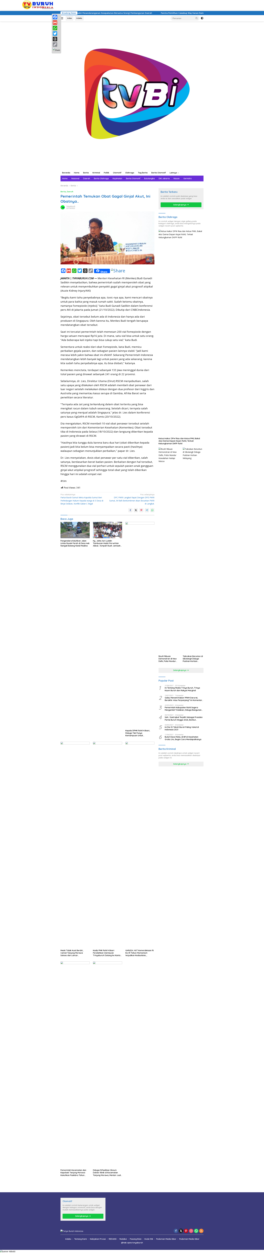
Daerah (86, 178)
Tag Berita (143, 172)
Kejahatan (117, 178)
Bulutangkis (149, 178)
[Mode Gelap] (202, 18)
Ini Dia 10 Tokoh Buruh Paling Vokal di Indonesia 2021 (182, 728)
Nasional (75, 178)
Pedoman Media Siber (166, 1239)
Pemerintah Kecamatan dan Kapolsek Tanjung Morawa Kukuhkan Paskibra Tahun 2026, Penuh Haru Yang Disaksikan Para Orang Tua (73, 1172)
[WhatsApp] (56, 28)
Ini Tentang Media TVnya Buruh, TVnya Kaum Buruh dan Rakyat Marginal (182, 689)
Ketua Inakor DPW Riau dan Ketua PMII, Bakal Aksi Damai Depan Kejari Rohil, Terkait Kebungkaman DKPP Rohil (179, 441)
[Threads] (56, 39)
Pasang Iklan (135, 1239)
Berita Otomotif (158, 172)
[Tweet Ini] (136, 510)
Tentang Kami (80, 1239)
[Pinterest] (186, 1231)
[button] (196, 18)
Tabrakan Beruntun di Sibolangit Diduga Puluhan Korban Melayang (193, 659)
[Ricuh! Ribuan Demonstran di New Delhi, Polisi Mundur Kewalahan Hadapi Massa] (169, 551)
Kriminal (96, 172)
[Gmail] (56, 22)
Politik (106, 172)
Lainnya (173, 172)
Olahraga (129, 172)
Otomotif (117, 172)
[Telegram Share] (147, 510)
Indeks (79, 18)
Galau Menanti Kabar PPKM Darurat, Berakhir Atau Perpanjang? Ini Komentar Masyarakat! (183, 699)
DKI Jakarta (164, 178)
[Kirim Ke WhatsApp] (152, 510)
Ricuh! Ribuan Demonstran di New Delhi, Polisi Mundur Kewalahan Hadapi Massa (168, 659)
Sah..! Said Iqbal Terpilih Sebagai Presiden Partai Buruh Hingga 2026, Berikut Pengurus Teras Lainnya (184, 718)
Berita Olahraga (101, 178)
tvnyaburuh (70, 206)
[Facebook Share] (130, 510)
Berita (86, 172)
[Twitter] (56, 33)
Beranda (66, 172)
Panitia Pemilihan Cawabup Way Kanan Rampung (145, 13)
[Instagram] (191, 1231)
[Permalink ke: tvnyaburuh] (63, 207)
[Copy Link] (56, 44)
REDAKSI (112, 1239)
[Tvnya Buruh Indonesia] (132, 95)
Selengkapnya (180, 204)
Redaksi (123, 1239)
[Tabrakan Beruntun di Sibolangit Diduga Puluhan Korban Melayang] (193, 551)
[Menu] (62, 18)
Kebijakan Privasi (98, 1239)
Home (76, 172)
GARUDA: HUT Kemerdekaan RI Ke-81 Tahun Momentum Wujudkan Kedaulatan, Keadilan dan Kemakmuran (139, 953)
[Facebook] (56, 17)
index (69, 18)
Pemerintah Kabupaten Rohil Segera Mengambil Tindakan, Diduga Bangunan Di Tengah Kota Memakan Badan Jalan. (183, 708)
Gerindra (187, 178)
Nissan (177, 178)
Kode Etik (149, 1239)
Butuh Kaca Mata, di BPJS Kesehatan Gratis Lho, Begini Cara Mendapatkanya (183, 738)
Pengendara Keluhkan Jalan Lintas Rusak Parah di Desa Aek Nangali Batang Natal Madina (75, 543)
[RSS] (201, 1231)
